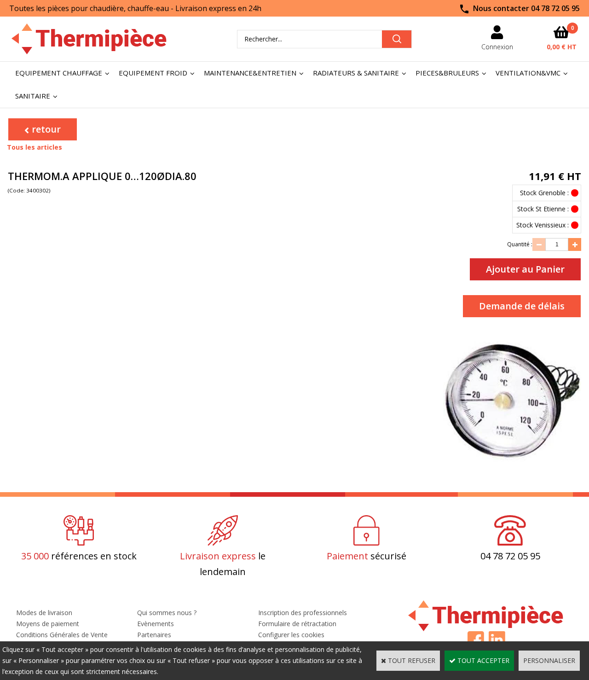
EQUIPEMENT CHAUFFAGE (58, 72)
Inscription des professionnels (302, 612)
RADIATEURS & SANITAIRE (356, 72)
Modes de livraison (44, 612)
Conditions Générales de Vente (62, 634)
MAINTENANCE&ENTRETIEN (250, 72)
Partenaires (154, 634)
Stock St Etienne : (543, 208)
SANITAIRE (32, 95)
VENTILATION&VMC (528, 72)
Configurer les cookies (291, 634)
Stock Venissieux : (542, 225)
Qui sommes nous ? (166, 612)
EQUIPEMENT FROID (153, 72)
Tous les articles (34, 147)
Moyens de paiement (47, 623)
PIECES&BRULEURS (447, 72)
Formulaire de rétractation (297, 623)
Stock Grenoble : (544, 192)
